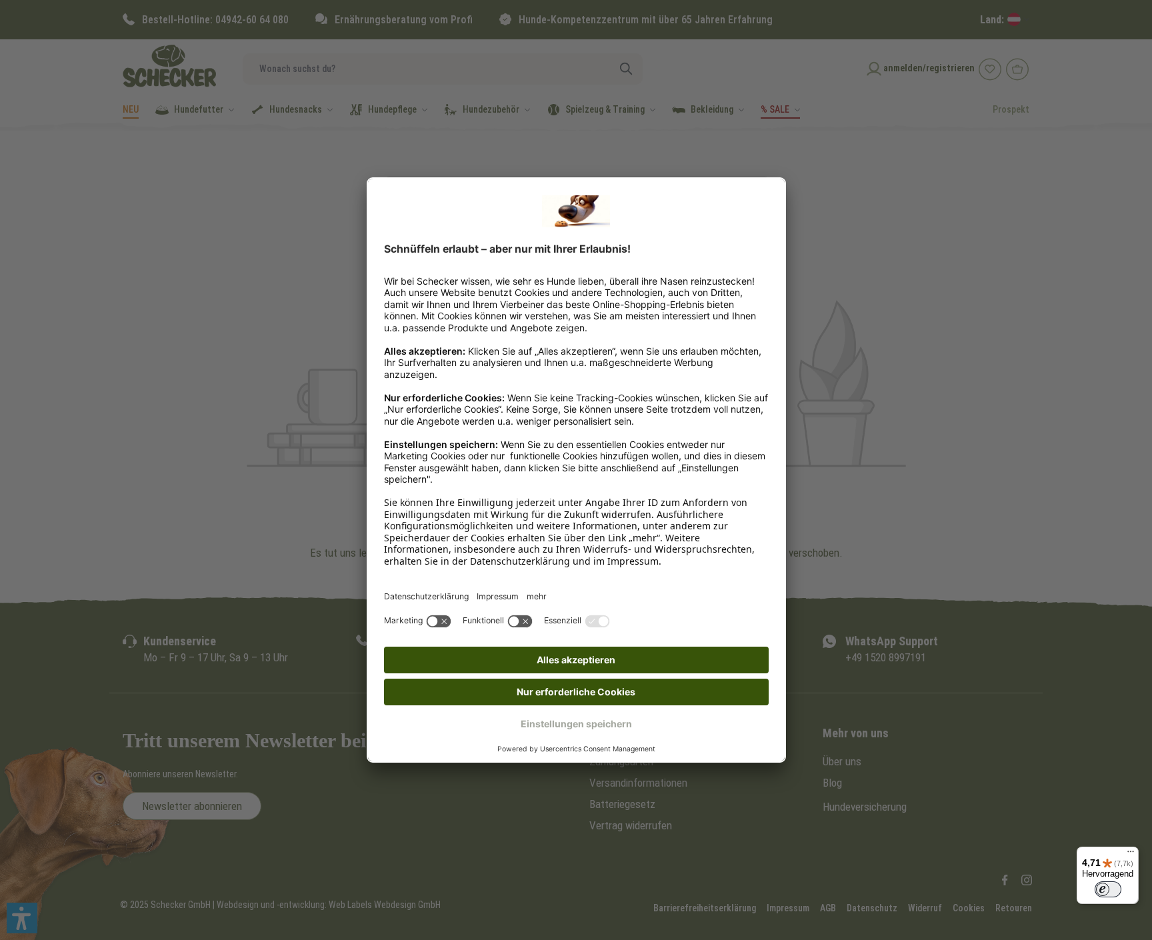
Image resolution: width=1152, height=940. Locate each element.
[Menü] (1131, 855)
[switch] (1108, 889)
